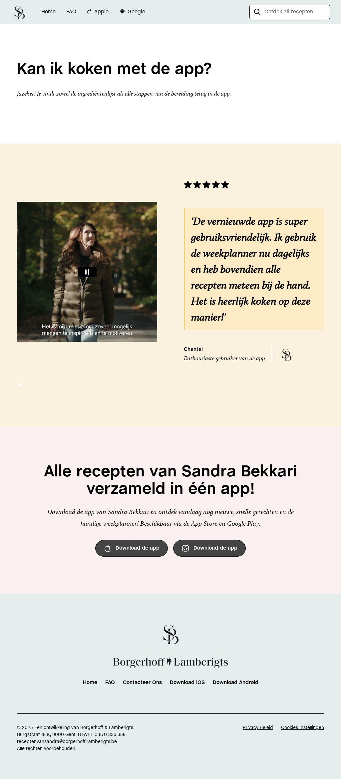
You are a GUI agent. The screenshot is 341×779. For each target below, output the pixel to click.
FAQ (71, 11)
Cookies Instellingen (302, 728)
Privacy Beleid (258, 728)
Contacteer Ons (142, 682)
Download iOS (187, 682)
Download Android (235, 682)
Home (48, 11)
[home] (19, 12)
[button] (19, 384)
